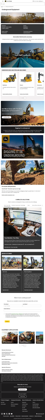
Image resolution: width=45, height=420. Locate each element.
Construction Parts (6, 361)
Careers (12, 402)
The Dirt (23, 407)
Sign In (42, 1)
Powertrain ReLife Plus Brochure (8, 355)
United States (40, 413)
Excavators (25, 27)
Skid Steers (25, 28)
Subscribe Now (22, 389)
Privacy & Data (6, 416)
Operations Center (8, 244)
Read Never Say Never (28, 289)
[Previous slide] (20, 98)
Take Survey (22, 396)
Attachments (4, 32)
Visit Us (34, 402)
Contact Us (31, 416)
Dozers (24, 25)
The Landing (24, 409)
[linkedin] (9, 414)
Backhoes (4, 25)
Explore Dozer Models (24, 94)
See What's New (7, 117)
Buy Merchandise (36, 404)
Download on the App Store (17, 244)
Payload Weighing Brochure (7, 352)
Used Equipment (26, 32)
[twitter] (7, 414)
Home (2, 6)
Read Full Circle (5, 289)
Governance (13, 405)
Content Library (25, 404)
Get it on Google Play (29, 244)
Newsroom (24, 402)
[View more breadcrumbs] (4, 6)
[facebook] (4, 414)
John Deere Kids (35, 405)
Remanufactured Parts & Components (9, 363)
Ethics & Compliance (14, 404)
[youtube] (12, 414)
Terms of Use (17, 416)
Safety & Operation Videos (7, 369)
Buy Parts (2, 402)
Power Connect (25, 411)
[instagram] (2, 414)
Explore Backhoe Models (7, 94)
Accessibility (12, 416)
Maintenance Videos (6, 364)
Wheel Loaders (5, 31)
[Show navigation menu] (3, 1)
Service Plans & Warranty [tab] (37, 205)
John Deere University (6, 370)
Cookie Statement (24, 416)
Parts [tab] (29, 205)
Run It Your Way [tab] (7, 205)
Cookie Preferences (38, 416)
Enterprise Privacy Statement (17, 313)
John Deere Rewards (36, 407)
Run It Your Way (14, 247)
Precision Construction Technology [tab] (18, 205)
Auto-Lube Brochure (6, 353)
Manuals (3, 356)
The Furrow (24, 405)
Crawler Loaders (5, 28)
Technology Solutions (27, 31)
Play (23, 146)
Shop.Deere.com (7, 247)
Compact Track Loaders (7, 27)
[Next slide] (25, 98)
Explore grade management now (8, 195)
